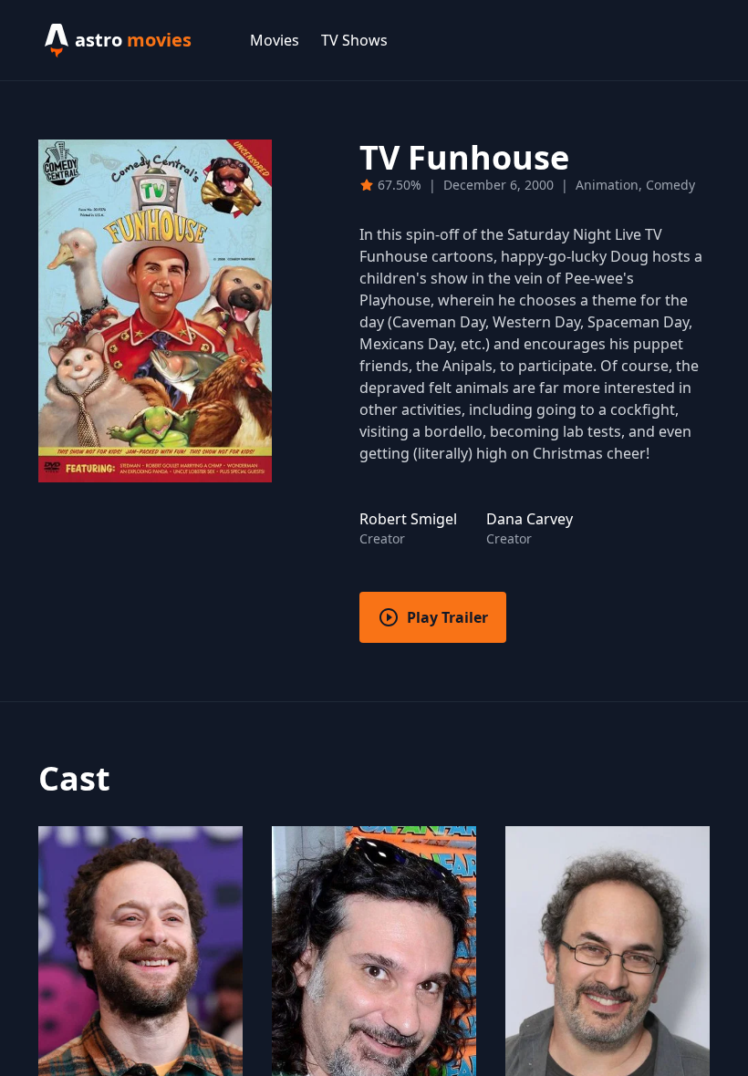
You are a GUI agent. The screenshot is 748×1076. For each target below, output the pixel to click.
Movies (274, 40)
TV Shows (354, 40)
